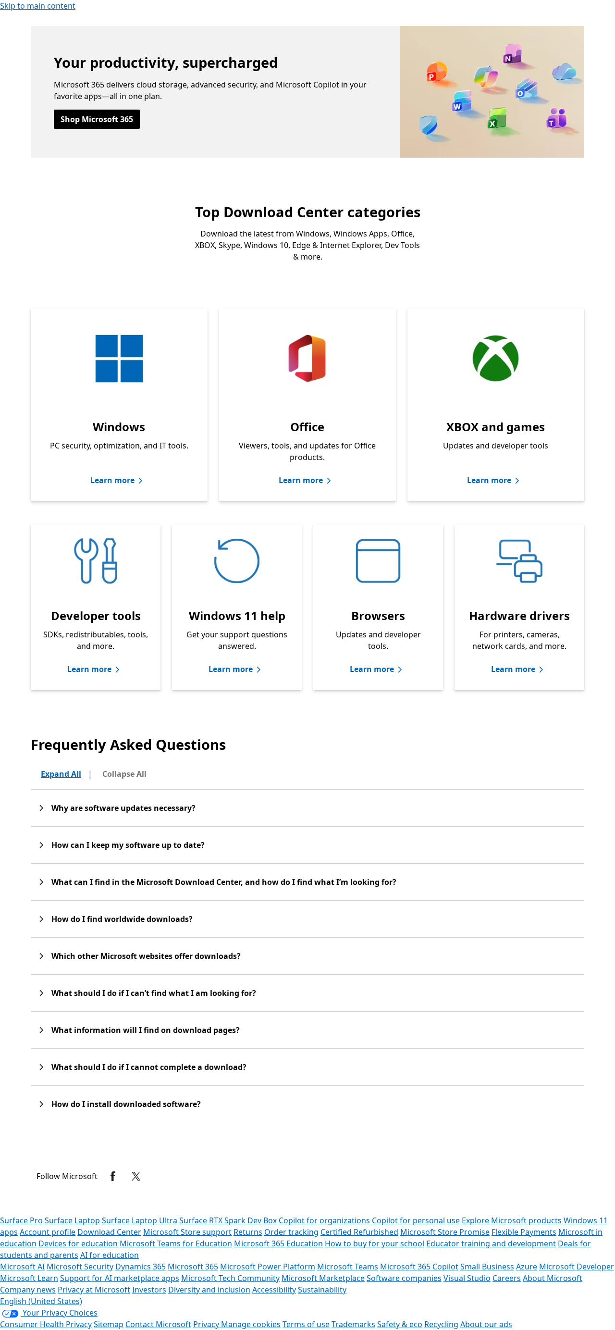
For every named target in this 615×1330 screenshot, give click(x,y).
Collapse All (124, 774)
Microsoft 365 (193, 1266)
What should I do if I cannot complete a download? (148, 1067)
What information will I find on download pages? (145, 1030)
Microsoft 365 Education (278, 1243)
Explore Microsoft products (512, 1220)
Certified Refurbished (359, 1232)
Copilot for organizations (324, 1220)
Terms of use (306, 1324)
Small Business (487, 1266)
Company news (28, 1289)
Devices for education (78, 1243)
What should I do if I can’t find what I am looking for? (153, 993)
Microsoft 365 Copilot (419, 1266)
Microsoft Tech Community (230, 1278)
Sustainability (322, 1289)
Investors (149, 1289)
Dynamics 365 (140, 1266)
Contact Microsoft (158, 1324)
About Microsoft (552, 1278)
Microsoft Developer (576, 1266)
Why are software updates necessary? (123, 808)
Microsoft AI (22, 1266)
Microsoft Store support (187, 1232)
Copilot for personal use (416, 1220)
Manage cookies (251, 1324)
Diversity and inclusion (209, 1289)
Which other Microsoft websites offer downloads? (146, 956)
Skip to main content (37, 5)
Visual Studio (467, 1278)
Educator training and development (491, 1243)
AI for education (109, 1255)
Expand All (61, 774)
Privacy (207, 1324)
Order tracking (291, 1232)
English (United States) (41, 1301)
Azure (526, 1266)
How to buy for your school (374, 1243)
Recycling (441, 1324)
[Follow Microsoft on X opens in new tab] (136, 1176)
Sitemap (108, 1324)
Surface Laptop (72, 1220)
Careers (506, 1278)
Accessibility (274, 1289)
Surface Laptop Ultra (139, 1220)
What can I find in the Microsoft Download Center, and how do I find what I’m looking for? (223, 882)
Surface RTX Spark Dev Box (228, 1220)
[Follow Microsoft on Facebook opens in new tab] (113, 1176)
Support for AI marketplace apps (119, 1278)
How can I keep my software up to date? (128, 845)
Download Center (109, 1232)
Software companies (404, 1278)
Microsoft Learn (29, 1278)
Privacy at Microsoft (94, 1289)
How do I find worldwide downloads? (122, 919)
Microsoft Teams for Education (176, 1243)
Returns (248, 1232)
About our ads (486, 1324)
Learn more (112, 480)
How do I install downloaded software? (126, 1104)
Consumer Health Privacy (46, 1324)
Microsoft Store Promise (445, 1232)
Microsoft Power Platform (267, 1266)
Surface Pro (21, 1220)
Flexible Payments (524, 1232)
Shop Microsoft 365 (97, 119)
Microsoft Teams (347, 1266)
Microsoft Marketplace (323, 1278)
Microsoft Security (80, 1266)
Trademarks (353, 1324)
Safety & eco (399, 1324)
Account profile (47, 1232)
